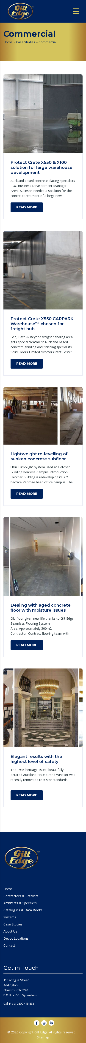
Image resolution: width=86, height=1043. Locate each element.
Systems (9, 917)
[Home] (20, 11)
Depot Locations (15, 938)
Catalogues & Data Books (22, 910)
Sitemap (43, 1037)
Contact (9, 945)
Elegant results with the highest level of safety (36, 759)
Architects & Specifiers (20, 903)
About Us (10, 931)
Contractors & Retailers (20, 896)
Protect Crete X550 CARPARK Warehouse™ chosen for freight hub (42, 323)
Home (8, 42)
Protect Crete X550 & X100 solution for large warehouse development (41, 167)
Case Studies (25, 42)
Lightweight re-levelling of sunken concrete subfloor (39, 456)
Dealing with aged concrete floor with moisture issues (41, 608)
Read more (26, 207)
